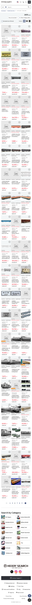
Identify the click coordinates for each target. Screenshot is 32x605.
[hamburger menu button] (29, 2)
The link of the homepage (8, 598)
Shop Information (23, 596)
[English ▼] (18, 2)
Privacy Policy (8, 596)
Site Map (23, 598)
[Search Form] (26, 2)
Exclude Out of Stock (8, 21)
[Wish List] (20, 2)
